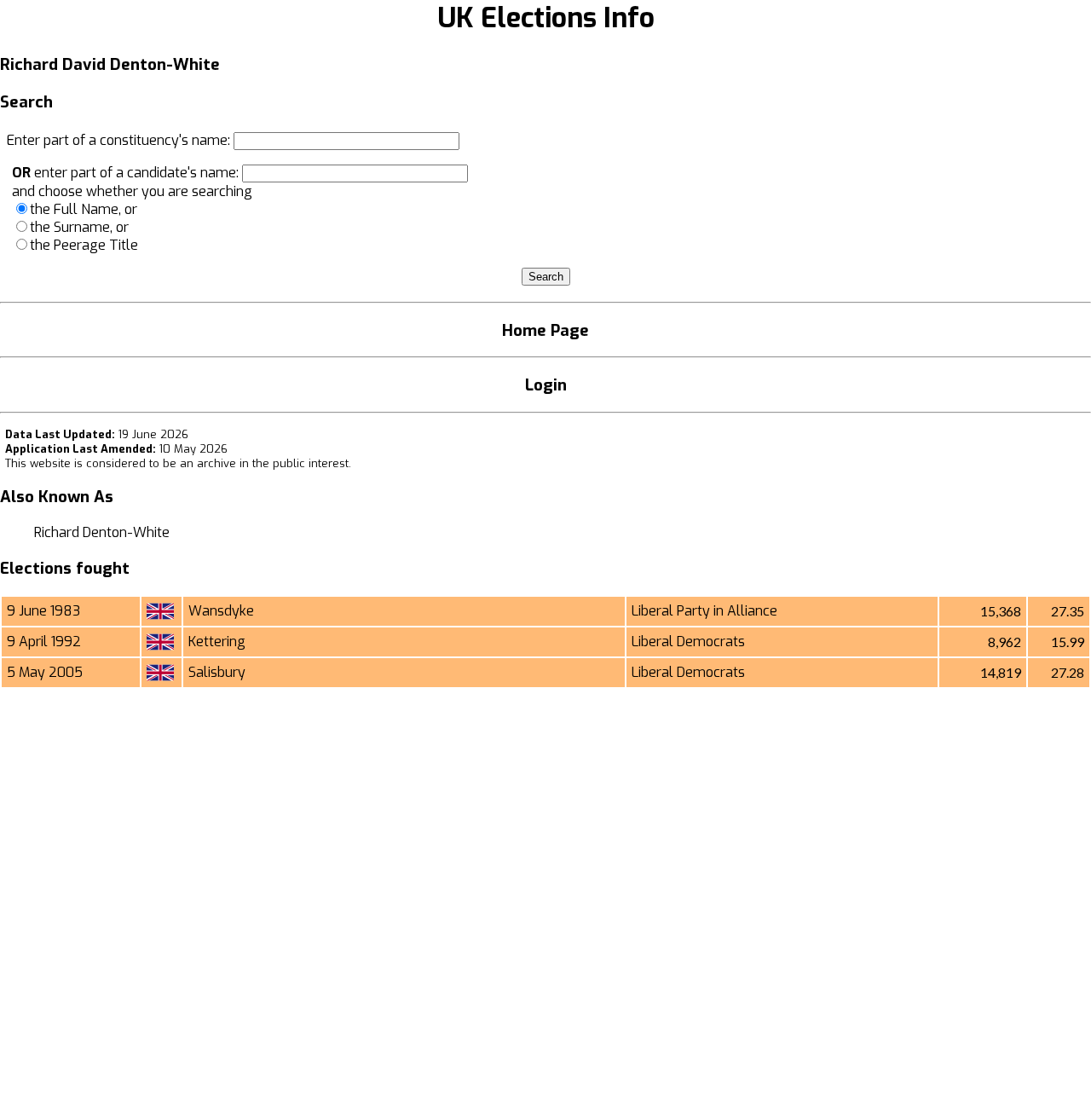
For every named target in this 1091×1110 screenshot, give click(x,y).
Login (546, 385)
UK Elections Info (546, 18)
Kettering (216, 641)
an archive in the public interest (264, 463)
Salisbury (216, 672)
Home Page (545, 330)
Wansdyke (221, 611)
